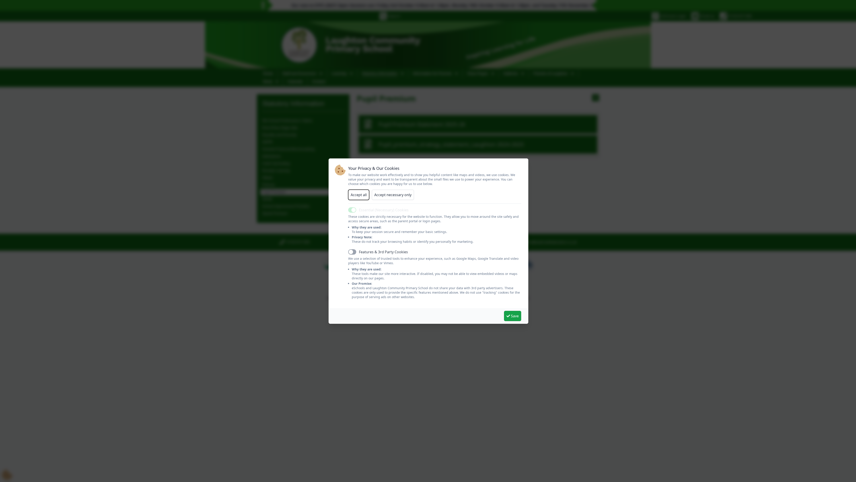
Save (514, 316)
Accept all (359, 194)
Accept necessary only (393, 194)
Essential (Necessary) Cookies (384, 210)
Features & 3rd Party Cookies (383, 251)
